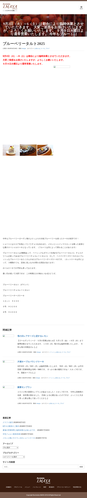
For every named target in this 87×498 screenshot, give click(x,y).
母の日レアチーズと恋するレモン (32, 336)
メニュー (27, 487)
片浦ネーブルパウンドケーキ (30, 361)
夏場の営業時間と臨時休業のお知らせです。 (20, 430)
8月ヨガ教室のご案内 (11, 426)
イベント (52, 352)
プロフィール (18, 487)
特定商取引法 (77, 487)
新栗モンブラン (24, 387)
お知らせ (37, 48)
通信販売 (51, 487)
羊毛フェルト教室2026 (12, 434)
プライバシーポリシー (63, 487)
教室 (45, 487)
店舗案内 (8, 487)
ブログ (47, 48)
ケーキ (43, 48)
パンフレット (37, 487)
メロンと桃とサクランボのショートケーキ (19, 438)
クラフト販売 (8, 422)
